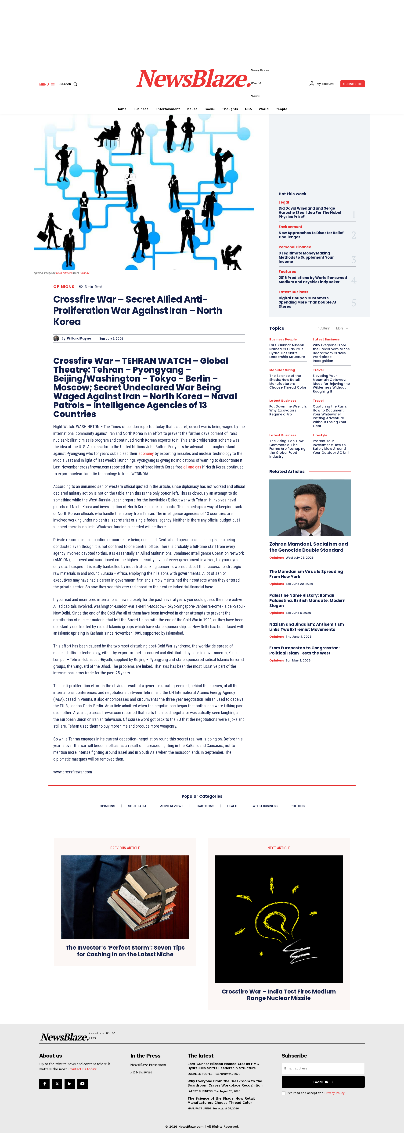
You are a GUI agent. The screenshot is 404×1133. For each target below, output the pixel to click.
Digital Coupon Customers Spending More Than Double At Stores (307, 302)
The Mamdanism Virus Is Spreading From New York (306, 574)
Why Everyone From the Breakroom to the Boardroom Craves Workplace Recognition (331, 353)
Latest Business (293, 292)
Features (287, 271)
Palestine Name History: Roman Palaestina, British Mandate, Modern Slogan (307, 600)
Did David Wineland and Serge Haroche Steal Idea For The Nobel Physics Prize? (310, 212)
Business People (283, 339)
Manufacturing (282, 370)
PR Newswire (141, 1072)
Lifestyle (320, 435)
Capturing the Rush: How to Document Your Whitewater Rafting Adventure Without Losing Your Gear (329, 416)
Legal (284, 202)
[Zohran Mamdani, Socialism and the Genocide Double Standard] (310, 507)
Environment (290, 227)
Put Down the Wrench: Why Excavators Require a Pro (288, 410)
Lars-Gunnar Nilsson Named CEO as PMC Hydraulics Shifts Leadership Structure (287, 351)
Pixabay (84, 273)
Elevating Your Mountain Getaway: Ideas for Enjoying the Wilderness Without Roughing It (331, 383)
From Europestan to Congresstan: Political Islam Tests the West (304, 650)
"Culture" (324, 328)
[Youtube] (82, 1084)
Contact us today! (83, 1069)
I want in (320, 1081)
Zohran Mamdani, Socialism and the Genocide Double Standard (308, 547)
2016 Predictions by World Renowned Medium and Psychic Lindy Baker (313, 279)
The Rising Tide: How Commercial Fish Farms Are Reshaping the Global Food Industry (287, 449)
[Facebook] (44, 1084)
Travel (318, 370)
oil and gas (192, 467)
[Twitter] (57, 1084)
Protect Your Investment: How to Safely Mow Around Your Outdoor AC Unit (331, 447)
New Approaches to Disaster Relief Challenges (311, 234)
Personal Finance (295, 247)
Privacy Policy (334, 1093)
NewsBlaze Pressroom (148, 1064)
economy (146, 453)
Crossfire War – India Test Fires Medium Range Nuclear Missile (279, 995)
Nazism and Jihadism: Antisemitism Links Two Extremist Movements (306, 627)
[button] (69, 84)
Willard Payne (79, 338)
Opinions (63, 287)
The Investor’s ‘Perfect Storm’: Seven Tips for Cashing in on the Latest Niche (125, 951)
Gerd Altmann (64, 273)
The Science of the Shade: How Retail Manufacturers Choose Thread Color (288, 381)
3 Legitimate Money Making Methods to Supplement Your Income (306, 257)
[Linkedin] (70, 1084)
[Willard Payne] (57, 338)
